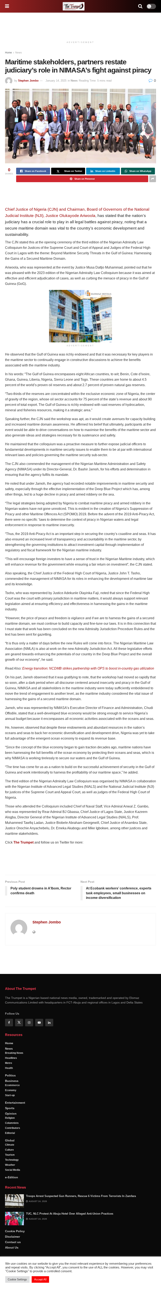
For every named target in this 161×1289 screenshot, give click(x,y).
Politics (10, 1177)
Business (11, 1182)
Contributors (12, 1229)
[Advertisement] (80, 25)
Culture (9, 1251)
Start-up (10, 1196)
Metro (8, 1164)
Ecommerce (12, 1186)
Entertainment (15, 1204)
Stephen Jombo (28, 80)
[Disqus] (80, 1008)
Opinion (11, 1215)
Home (8, 52)
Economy (10, 1191)
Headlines (11, 1159)
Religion (10, 1219)
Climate (9, 1246)
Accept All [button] (40, 1279)
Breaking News (14, 1154)
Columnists (12, 1224)
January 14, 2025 (55, 80)
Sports (9, 1209)
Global (9, 1242)
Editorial (10, 1234)
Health (9, 1169)
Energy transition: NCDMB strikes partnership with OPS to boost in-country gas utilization (88, 668)
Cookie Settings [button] (17, 1279)
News (18, 52)
